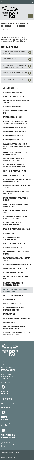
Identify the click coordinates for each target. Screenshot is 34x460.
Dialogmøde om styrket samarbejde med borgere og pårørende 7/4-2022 (16, 205)
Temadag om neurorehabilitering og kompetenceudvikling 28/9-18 (13, 284)
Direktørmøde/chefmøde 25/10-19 (12, 248)
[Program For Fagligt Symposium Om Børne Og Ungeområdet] (29, 53)
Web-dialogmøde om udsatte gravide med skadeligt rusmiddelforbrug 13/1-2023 (17, 180)
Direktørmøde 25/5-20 (9, 233)
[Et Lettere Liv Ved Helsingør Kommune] (29, 80)
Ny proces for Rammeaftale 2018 (12, 304)
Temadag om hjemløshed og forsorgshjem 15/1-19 (17, 264)
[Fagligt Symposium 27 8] (29, 60)
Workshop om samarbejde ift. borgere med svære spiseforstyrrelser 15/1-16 (16, 334)
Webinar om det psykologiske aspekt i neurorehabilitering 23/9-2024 (13, 160)
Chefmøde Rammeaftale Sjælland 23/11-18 (15, 268)
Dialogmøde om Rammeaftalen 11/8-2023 (14, 175)
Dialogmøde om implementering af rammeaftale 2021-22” (16, 212)
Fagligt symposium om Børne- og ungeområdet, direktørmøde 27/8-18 (15, 290)
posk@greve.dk (6, 407)
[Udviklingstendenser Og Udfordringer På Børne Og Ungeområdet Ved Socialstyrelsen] (29, 73)
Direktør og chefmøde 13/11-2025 (12, 117)
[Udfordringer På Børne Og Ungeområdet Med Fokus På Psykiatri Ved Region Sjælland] (29, 67)
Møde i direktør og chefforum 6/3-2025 (13, 140)
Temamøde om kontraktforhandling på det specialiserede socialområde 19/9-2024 (14, 166)
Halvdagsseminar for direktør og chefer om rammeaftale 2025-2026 (15, 153)
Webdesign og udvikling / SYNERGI (10, 452)
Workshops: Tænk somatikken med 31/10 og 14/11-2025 (17, 112)
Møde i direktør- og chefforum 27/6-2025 (14, 132)
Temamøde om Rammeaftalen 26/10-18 (13, 273)
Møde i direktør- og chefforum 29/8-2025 (14, 127)
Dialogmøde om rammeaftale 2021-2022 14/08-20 (16, 229)
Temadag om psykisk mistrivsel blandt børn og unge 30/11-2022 (16, 193)
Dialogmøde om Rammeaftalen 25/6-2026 (14, 96)
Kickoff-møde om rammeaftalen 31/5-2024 (14, 171)
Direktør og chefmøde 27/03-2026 (12, 107)
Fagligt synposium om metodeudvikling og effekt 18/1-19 (16, 259)
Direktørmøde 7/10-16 (9, 314)
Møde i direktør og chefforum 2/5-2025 (13, 136)
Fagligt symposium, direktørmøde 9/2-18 (14, 295)
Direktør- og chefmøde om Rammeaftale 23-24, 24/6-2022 (15, 199)
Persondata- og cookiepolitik (8, 457)
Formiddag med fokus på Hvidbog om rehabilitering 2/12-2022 (16, 187)
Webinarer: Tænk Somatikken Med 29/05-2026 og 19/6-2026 (16, 102)
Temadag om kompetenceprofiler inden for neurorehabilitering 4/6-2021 (15, 218)
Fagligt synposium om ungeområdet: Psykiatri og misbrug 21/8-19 (16, 253)
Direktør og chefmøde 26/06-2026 (12, 92)
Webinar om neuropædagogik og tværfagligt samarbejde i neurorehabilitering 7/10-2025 (15, 122)
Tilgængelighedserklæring (7, 455)
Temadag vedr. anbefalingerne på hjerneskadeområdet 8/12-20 (12, 224)
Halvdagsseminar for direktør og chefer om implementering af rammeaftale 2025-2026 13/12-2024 (17, 146)
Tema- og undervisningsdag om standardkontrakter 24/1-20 (11, 238)
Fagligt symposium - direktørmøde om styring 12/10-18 (15, 278)
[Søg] (32, 2)
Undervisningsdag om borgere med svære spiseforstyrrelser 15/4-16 (14, 328)
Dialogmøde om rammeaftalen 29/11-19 (14, 244)
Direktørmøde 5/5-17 (9, 300)
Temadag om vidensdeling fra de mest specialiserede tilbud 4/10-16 (13, 309)
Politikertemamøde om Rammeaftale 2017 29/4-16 (16, 318)
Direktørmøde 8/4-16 (9, 322)
